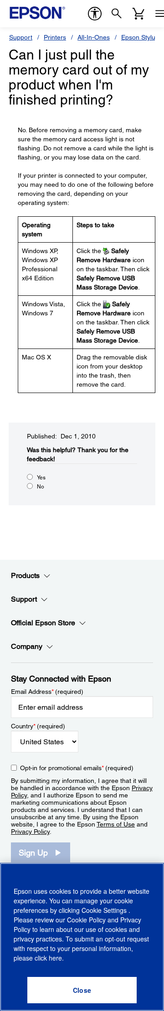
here (55, 957)
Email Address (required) (47, 691)
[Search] (116, 13)
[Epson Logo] (37, 13)
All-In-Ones (93, 37)
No (40, 486)
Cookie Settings (105, 910)
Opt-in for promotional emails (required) (76, 768)
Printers (55, 37)
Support (20, 37)
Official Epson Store (43, 622)
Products (25, 575)
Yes (41, 477)
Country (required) (38, 726)
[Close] (82, 990)
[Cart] (138, 13)
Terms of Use (116, 824)
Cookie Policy (86, 919)
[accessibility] (94, 13)
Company (26, 646)
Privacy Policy (30, 831)
